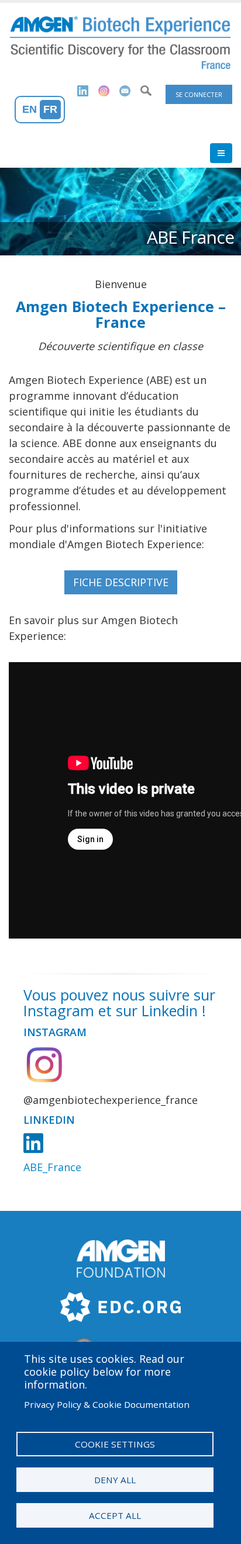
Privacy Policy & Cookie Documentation (107, 1404)
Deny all (115, 1480)
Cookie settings (115, 1444)
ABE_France (52, 1167)
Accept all (115, 1515)
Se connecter (198, 94)
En (29, 109)
